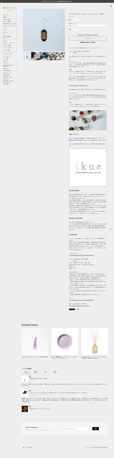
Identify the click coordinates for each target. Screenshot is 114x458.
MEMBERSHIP (6, 76)
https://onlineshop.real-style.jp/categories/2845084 (81, 300)
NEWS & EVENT (6, 74)
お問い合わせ (6, 79)
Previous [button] (24, 30)
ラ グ (5, 38)
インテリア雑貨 (10, 45)
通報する (78, 309)
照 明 (5, 41)
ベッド (5, 34)
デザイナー (6, 63)
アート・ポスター (10, 47)
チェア (5, 30)
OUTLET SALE (7, 19)
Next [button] (63, 30)
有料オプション (72, 23)
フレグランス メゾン (8, 25)
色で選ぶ (5, 68)
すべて (26, 372)
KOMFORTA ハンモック (9, 23)
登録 (96, 428)
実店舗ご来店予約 (6, 82)
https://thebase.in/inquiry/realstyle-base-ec (79, 305)
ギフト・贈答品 (7, 21)
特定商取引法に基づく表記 (99, 447)
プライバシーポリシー (90, 447)
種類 (70, 19)
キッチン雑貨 (10, 49)
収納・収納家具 (10, 36)
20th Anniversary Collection (8, 66)
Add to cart (87, 38)
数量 (70, 29)
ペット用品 (6, 58)
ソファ (7, 27)
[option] (44, 30)
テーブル (5, 32)
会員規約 (105, 447)
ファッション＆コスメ (8, 52)
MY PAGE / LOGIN (8, 77)
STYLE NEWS (6, 70)
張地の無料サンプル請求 (8, 80)
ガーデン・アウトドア (8, 43)
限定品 (5, 17)
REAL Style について (7, 72)
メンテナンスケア (7, 54)
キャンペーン (6, 14)
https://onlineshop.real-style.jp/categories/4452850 (81, 255)
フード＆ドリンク (7, 56)
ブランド (5, 60)
